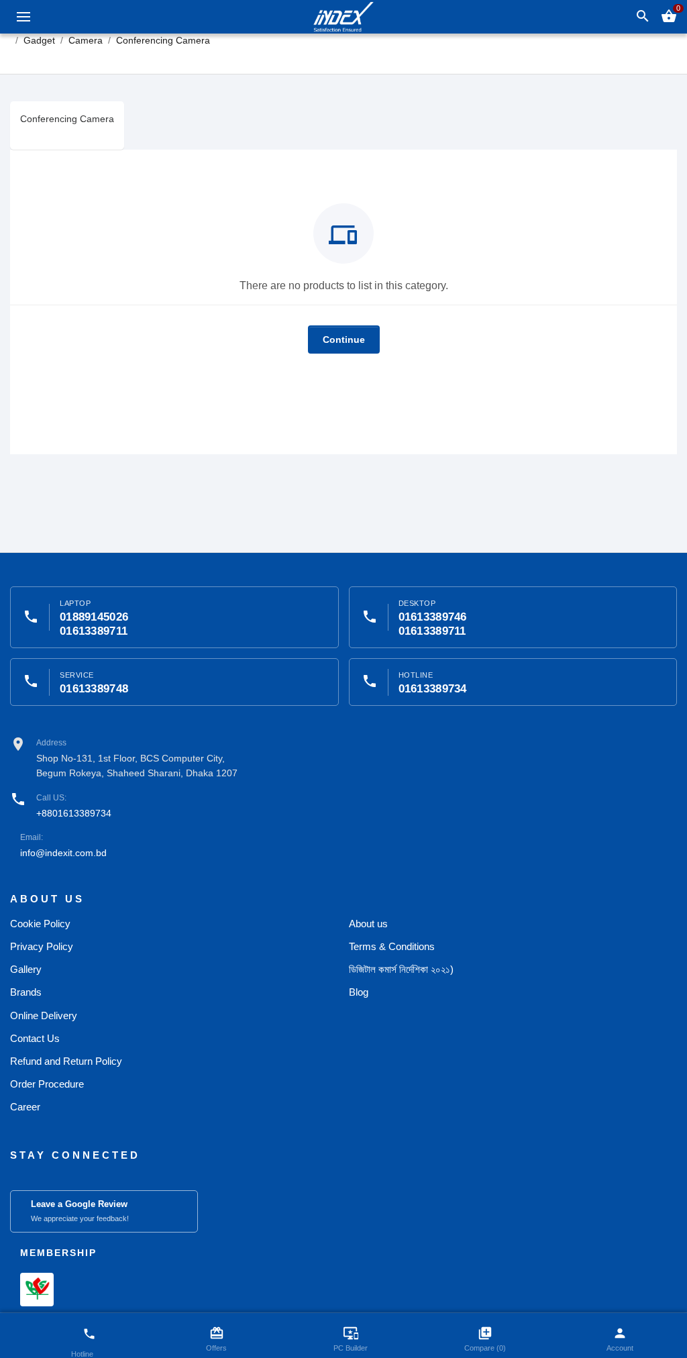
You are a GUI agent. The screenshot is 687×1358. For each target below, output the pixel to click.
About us (368, 923)
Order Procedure (47, 1084)
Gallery (26, 969)
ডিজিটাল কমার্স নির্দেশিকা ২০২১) (401, 969)
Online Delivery (43, 1015)
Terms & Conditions (392, 946)
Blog (358, 992)
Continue (344, 339)
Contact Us (35, 1038)
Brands (26, 992)
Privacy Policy (41, 946)
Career (25, 1106)
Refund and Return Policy (66, 1061)
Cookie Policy (40, 923)
